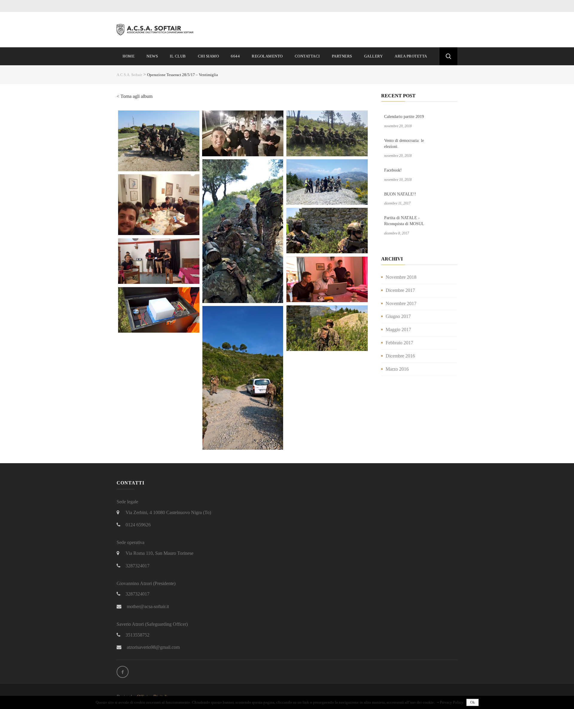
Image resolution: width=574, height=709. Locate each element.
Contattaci (307, 56)
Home (129, 56)
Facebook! (393, 170)
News (152, 56)
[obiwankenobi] (327, 328)
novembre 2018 (401, 277)
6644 (235, 56)
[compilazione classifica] (327, 279)
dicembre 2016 (400, 355)
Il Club (178, 56)
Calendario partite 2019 (404, 116)
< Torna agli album (134, 96)
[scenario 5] (327, 133)
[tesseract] (158, 310)
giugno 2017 (398, 316)
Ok (472, 702)
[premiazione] (158, 261)
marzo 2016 (397, 369)
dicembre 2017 (400, 290)
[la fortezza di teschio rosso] (327, 231)
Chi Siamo (208, 56)
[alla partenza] (158, 141)
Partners (342, 56)
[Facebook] (123, 672)
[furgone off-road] (242, 378)
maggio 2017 (398, 329)
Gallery (373, 56)
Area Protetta (411, 56)
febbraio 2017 (399, 342)
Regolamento (267, 56)
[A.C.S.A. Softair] (156, 29)
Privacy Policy (451, 702)
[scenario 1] (242, 231)
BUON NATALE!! (400, 194)
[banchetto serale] (158, 204)
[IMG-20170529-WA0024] (327, 182)
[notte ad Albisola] (242, 133)
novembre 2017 (401, 303)
